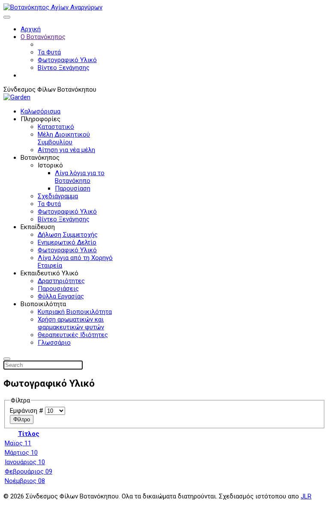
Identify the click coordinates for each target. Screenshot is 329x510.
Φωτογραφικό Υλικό (67, 60)
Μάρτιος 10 (21, 452)
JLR (306, 496)
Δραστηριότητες (61, 281)
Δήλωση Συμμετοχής (68, 235)
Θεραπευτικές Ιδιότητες (73, 335)
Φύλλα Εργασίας (61, 296)
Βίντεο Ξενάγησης (64, 68)
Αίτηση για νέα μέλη (66, 150)
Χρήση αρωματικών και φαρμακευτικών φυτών (71, 323)
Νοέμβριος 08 (25, 481)
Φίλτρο (21, 419)
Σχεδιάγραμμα (58, 196)
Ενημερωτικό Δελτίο (67, 242)
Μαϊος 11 (18, 443)
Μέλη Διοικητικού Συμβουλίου (64, 138)
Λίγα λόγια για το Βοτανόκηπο (80, 177)
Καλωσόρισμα (40, 111)
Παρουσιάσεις (58, 288)
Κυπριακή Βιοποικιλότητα (75, 312)
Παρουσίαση (72, 188)
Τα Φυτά (49, 52)
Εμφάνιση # (27, 411)
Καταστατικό (56, 127)
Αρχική (31, 29)
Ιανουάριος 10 (25, 462)
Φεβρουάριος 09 (28, 471)
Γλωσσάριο (54, 342)
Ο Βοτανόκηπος (43, 37)
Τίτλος (28, 434)
